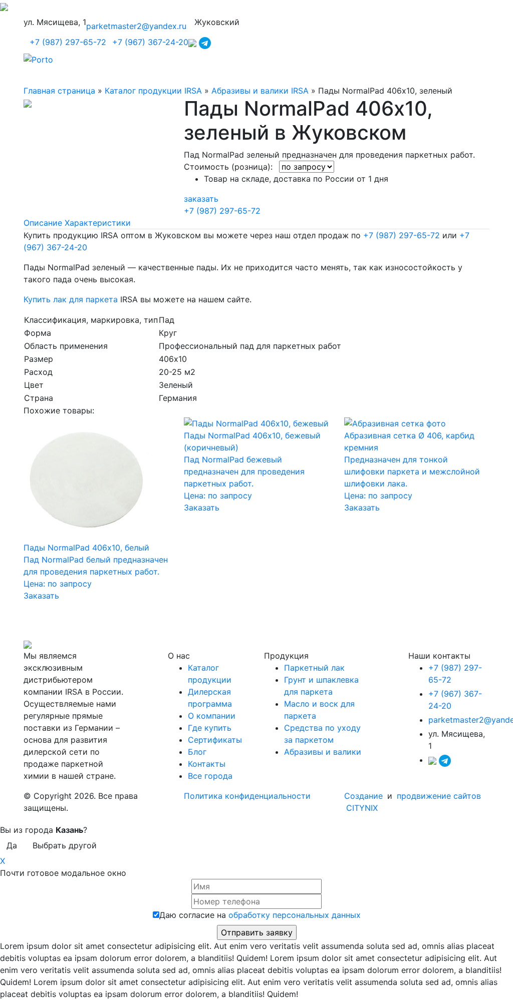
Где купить (209, 728)
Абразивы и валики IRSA (260, 91)
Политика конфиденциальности (247, 796)
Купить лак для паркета (71, 299)
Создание (364, 796)
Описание (43, 223)
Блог (197, 752)
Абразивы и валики (322, 752)
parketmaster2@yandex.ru (136, 26)
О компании (211, 716)
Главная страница (59, 91)
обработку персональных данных (294, 915)
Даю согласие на (260, 915)
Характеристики (98, 223)
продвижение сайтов (439, 796)
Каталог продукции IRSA (153, 91)
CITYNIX (362, 808)
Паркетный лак (314, 668)
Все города (210, 776)
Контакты (206, 764)
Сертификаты (215, 740)
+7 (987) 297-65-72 (68, 42)
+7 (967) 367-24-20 (150, 42)
